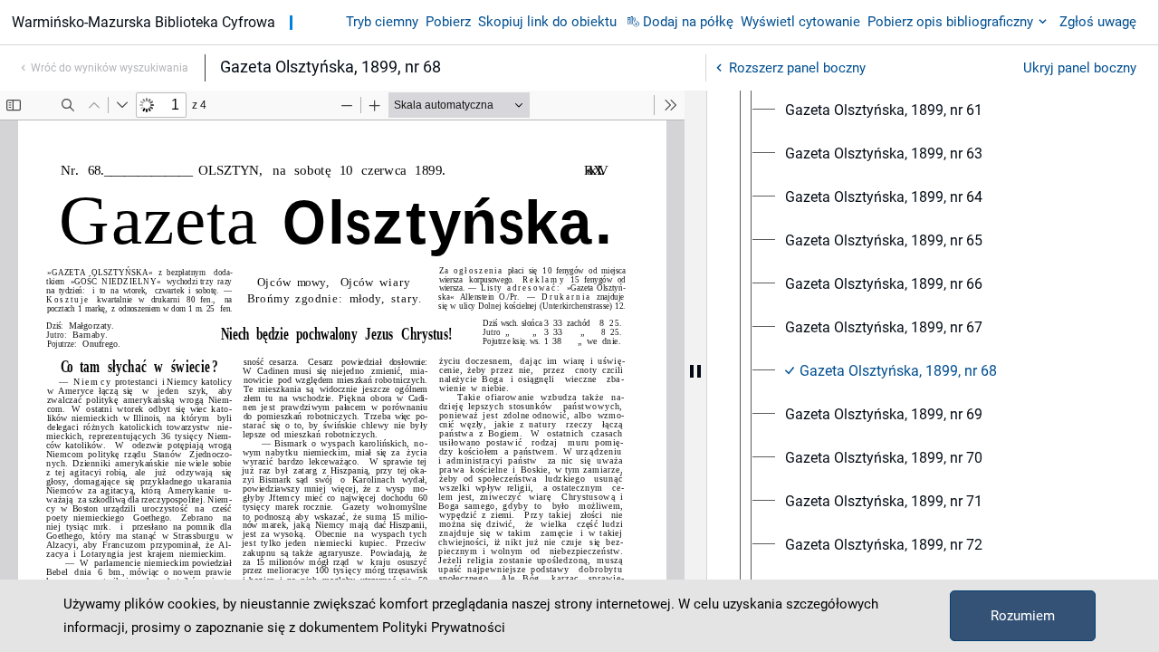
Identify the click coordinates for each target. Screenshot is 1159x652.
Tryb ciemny (382, 22)
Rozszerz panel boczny (797, 68)
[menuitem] (884, 110)
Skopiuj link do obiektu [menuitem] (547, 22)
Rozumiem (1023, 616)
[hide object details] (695, 371)
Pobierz (448, 22)
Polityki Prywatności (443, 627)
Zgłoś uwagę (1097, 22)
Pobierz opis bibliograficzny (950, 22)
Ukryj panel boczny (1079, 68)
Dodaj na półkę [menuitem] (688, 22)
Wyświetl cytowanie (800, 22)
